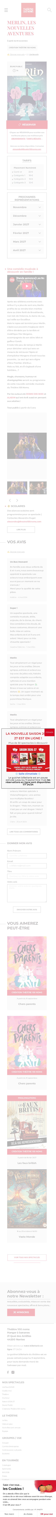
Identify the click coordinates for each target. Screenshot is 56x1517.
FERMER (49, 732)
